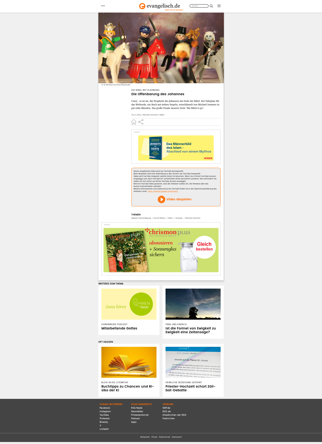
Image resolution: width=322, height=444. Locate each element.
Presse (154, 437)
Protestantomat (140, 415)
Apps (133, 422)
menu (103, 5)
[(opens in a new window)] (176, 148)
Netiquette (145, 437)
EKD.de (167, 411)
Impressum (177, 437)
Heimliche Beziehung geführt (184, 382)
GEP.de (166, 408)
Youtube (179, 218)
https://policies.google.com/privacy (163, 191)
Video (170, 218)
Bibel (162, 115)
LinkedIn (104, 429)
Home (133, 121)
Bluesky (104, 422)
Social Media (159, 218)
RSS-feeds (136, 408)
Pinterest (105, 418)
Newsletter (137, 411)
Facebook (105, 408)
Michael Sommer (150, 115)
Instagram (105, 411)
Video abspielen (179, 199)
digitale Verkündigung (141, 218)
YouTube (104, 415)
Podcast (135, 418)
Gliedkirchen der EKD (174, 415)
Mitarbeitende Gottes (119, 328)
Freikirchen (169, 418)
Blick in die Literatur (114, 382)
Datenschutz (164, 437)
